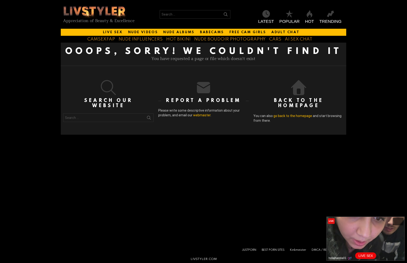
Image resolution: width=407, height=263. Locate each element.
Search (225, 15)
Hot (309, 21)
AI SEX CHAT (298, 39)
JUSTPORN (249, 250)
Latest (266, 21)
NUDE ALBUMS (179, 32)
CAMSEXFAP (101, 39)
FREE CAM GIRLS (247, 32)
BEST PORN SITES (273, 250)
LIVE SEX (113, 32)
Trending (330, 21)
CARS (275, 39)
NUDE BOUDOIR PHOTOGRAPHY (230, 39)
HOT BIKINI (178, 39)
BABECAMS (212, 32)
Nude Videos (143, 32)
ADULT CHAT (285, 32)
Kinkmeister (298, 250)
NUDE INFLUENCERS (140, 39)
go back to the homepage (292, 116)
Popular (289, 21)
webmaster (202, 115)
